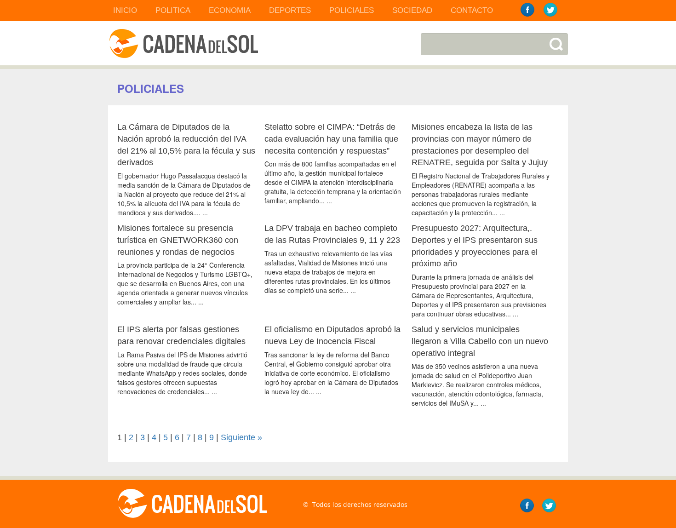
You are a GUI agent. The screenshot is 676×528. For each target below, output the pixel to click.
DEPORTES (290, 10)
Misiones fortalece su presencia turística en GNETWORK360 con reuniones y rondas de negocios (177, 240)
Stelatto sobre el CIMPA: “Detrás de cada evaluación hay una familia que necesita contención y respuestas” (331, 138)
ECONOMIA (230, 10)
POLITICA (172, 10)
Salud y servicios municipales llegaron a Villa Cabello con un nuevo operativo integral (480, 341)
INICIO (125, 10)
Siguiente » (241, 437)
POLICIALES (351, 10)
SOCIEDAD (412, 10)
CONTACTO (472, 10)
